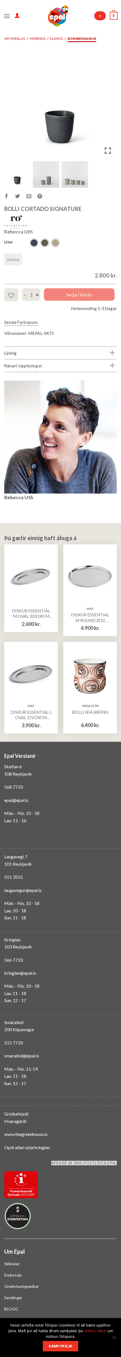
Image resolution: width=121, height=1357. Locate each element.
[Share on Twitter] (20, 197)
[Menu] (6, 15)
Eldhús (56, 38)
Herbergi (38, 38)
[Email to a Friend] (31, 197)
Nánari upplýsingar (23, 365)
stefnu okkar (95, 1330)
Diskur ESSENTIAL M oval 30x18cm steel (31, 613)
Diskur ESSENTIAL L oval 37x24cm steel (31, 715)
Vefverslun (14, 38)
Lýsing (10, 352)
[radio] (34, 243)
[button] (108, 104)
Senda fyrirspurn (21, 322)
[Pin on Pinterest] (42, 197)
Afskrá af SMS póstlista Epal (84, 1163)
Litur (8, 242)
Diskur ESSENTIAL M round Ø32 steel (90, 617)
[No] (114, 1339)
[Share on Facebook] (9, 197)
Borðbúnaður (82, 38)
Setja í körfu (79, 294)
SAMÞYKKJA (60, 1346)
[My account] (17, 15)
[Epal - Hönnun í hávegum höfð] (57, 15)
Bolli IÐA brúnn (90, 712)
